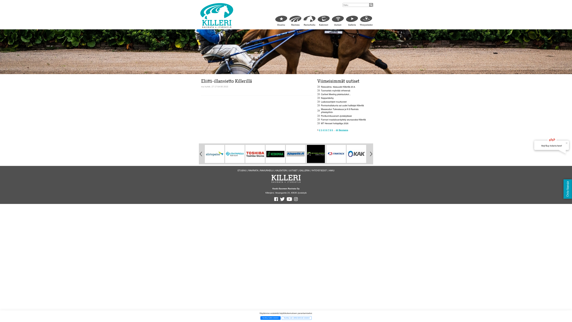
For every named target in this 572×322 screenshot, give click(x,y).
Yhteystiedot (366, 24)
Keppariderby (327, 97)
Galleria (352, 24)
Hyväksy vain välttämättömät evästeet (297, 318)
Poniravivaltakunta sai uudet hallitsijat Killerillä (342, 105)
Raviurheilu (309, 24)
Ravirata (295, 24)
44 (337, 130)
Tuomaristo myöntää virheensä (335, 90)
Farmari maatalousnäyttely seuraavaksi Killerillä (343, 119)
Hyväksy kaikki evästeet (270, 318)
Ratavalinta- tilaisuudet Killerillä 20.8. (338, 86)
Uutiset (337, 24)
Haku (331, 170)
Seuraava (343, 130)
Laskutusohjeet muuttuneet (334, 101)
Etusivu (281, 24)
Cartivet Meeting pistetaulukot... (336, 94)
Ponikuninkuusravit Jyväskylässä (336, 115)
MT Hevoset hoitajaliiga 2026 (334, 123)
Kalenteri (323, 24)
